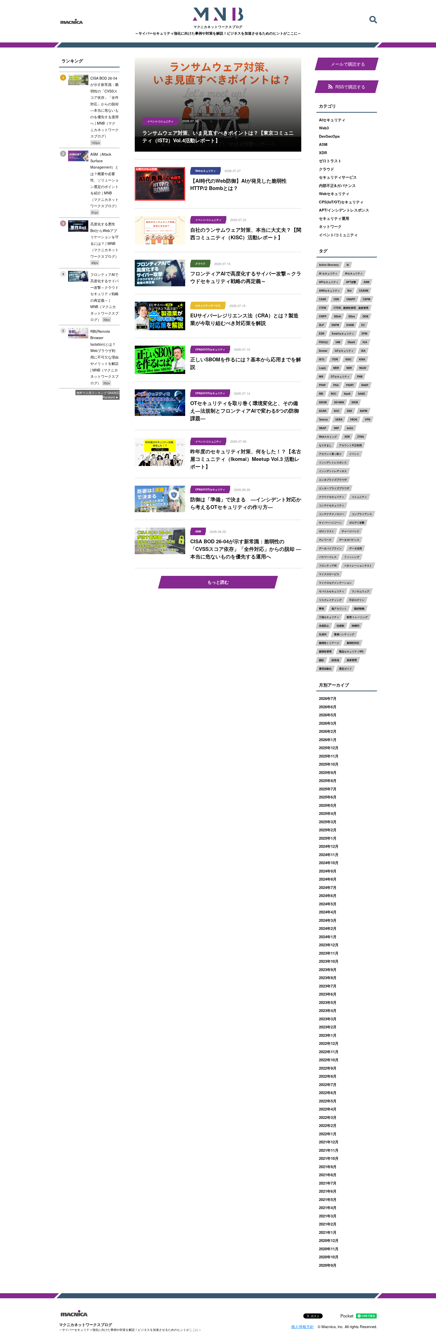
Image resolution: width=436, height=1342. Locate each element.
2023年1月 (328, 1035)
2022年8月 (328, 1076)
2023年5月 (328, 1002)
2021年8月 (328, 1175)
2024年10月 (329, 862)
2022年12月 (329, 1043)
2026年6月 (328, 707)
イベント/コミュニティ (338, 235)
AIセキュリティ (332, 120)
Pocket (346, 1315)
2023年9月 (328, 969)
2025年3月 (328, 822)
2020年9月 (328, 1265)
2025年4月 (328, 813)
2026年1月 (328, 739)
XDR (323, 152)
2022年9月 (328, 1068)
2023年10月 (329, 961)
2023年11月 (329, 953)
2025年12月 (329, 747)
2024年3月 (328, 920)
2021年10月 (329, 1158)
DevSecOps (329, 136)
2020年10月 (329, 1257)
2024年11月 (329, 854)
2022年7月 (328, 1084)
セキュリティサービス (338, 177)
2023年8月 (328, 977)
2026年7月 (328, 698)
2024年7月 (328, 887)
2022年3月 (328, 1117)
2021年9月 (328, 1166)
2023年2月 (328, 1027)
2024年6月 (328, 895)
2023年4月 (328, 1010)
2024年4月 (328, 912)
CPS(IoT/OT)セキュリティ (341, 202)
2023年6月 (328, 994)
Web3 (324, 128)
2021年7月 (328, 1183)
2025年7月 (328, 789)
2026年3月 (328, 723)
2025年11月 (329, 756)
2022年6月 (328, 1092)
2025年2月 (328, 830)
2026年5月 (328, 715)
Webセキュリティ (334, 193)
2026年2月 (328, 731)
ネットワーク (330, 226)
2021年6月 (328, 1191)
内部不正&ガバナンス (337, 185)
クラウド (326, 169)
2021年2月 (328, 1224)
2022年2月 (328, 1125)
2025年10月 (329, 764)
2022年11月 (329, 1051)
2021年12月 (329, 1142)
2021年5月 (328, 1199)
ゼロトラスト (330, 160)
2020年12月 (329, 1240)
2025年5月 (328, 805)
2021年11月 (329, 1150)
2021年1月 (328, 1232)
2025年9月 (328, 772)
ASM (323, 144)
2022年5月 (328, 1101)
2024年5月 (328, 904)
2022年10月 (329, 1060)
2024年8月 (328, 879)
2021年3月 (328, 1216)
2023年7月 (328, 986)
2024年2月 (328, 928)
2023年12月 (329, 945)
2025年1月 (328, 838)
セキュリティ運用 (334, 218)
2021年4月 (328, 1207)
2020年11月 (329, 1249)
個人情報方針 (302, 1326)
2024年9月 (328, 871)
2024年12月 (329, 846)
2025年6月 (328, 797)
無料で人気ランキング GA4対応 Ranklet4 (98, 394)
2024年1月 (328, 936)
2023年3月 (328, 1019)
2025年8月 (328, 780)
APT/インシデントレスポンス (344, 210)
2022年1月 (328, 1134)
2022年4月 (328, 1109)
